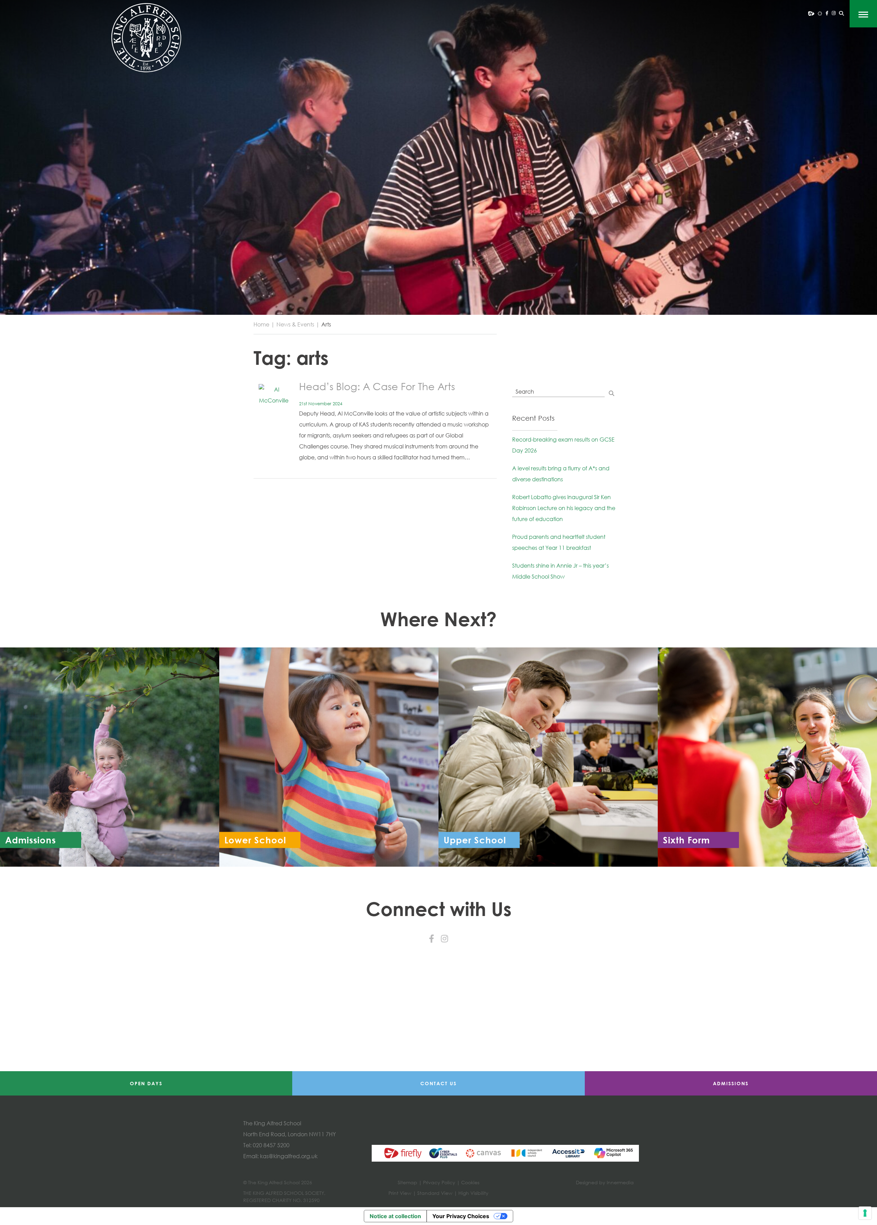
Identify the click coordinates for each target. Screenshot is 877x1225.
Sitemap (407, 1182)
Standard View (435, 1193)
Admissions (731, 1083)
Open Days (146, 1083)
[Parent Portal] (811, 13)
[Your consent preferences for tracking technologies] (865, 1213)
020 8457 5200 (271, 1145)
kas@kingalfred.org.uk (289, 1156)
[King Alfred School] (146, 37)
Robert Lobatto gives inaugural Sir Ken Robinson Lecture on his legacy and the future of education (563, 508)
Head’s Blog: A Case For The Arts (377, 386)
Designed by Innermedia (605, 1182)
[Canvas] (820, 13)
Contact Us (438, 1083)
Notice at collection (395, 1216)
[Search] (841, 13)
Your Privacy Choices (460, 1216)
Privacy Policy (439, 1182)
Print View (399, 1193)
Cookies (470, 1182)
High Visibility (473, 1193)
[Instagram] (834, 13)
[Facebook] (827, 13)
